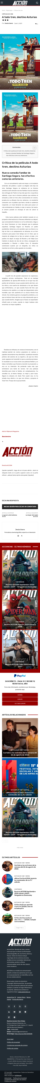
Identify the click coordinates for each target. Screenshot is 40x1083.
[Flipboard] (20, 1012)
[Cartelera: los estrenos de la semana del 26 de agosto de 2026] (20, 737)
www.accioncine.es (24, 992)
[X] (22, 535)
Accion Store (21, 997)
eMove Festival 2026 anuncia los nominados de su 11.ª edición (20, 794)
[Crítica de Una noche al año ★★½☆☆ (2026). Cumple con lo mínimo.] (7, 918)
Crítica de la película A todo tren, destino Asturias (19, 151)
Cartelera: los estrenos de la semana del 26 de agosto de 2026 (20, 754)
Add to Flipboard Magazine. (10, 431)
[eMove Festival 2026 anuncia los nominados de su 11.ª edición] (20, 777)
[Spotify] (14, 1017)
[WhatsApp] (9, 1006)
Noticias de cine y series (20, 750)
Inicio (3, 10)
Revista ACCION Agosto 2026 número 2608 (20, 626)
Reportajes (9, 10)
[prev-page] (3, 841)
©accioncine (6, 436)
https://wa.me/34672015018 (23, 1034)
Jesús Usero (9, 23)
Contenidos (19, 582)
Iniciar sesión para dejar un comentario (20, 507)
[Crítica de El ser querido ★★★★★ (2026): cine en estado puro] (7, 905)
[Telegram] (25, 1012)
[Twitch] (9, 1017)
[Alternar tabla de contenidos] (33, 148)
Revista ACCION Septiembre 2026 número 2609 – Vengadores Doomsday (20, 586)
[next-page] (6, 841)
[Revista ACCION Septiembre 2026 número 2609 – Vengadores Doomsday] (20, 569)
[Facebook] (14, 1006)
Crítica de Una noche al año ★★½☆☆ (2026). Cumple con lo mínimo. (25, 919)
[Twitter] (20, 1006)
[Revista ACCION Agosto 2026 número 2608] (20, 609)
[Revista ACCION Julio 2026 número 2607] (20, 649)
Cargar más (19, 927)
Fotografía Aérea (17, 999)
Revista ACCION (7, 465)
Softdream (18, 1075)
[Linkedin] (9, 1012)
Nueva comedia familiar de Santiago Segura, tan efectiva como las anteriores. (20, 154)
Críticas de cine (18, 10)
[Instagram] (18, 535)
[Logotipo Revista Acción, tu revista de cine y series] (20, 3)
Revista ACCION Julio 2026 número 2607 (20, 665)
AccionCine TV (11, 997)
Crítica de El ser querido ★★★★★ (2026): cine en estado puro (23, 906)
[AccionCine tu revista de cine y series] (20, 941)
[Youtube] (14, 1012)
